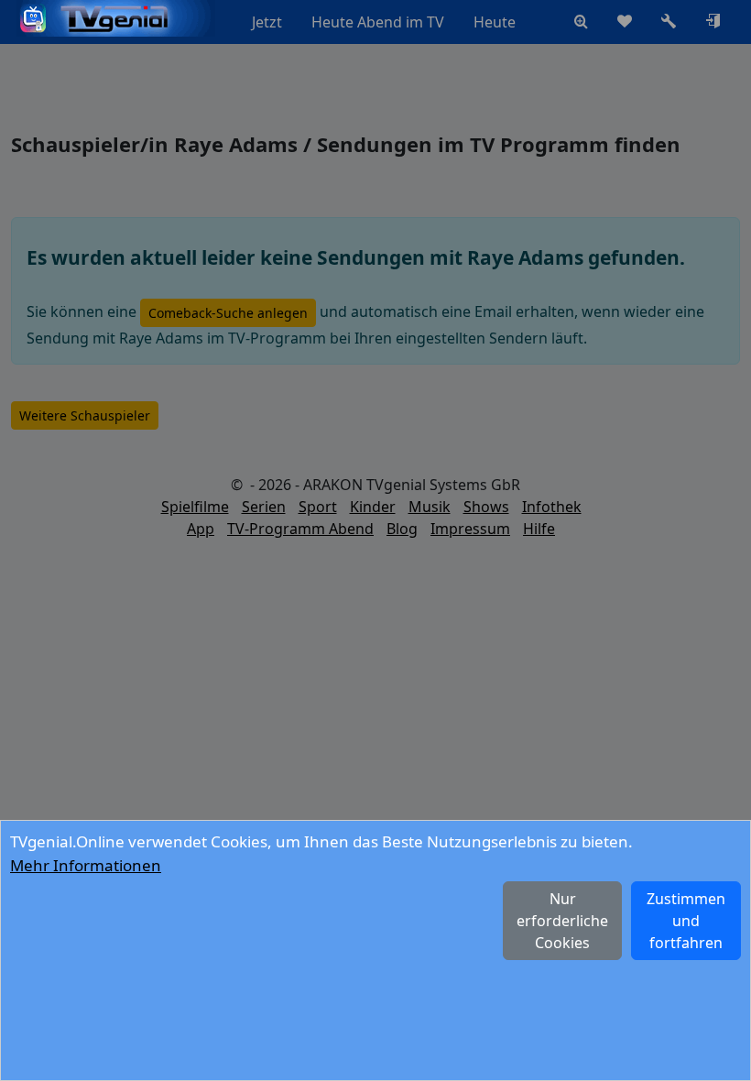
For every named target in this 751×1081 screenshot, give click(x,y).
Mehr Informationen (85, 865)
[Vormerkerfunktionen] (625, 22)
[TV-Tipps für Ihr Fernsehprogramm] (545, 22)
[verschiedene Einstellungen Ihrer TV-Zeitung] (669, 22)
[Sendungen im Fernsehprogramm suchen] (581, 22)
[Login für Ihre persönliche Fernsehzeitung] (713, 22)
